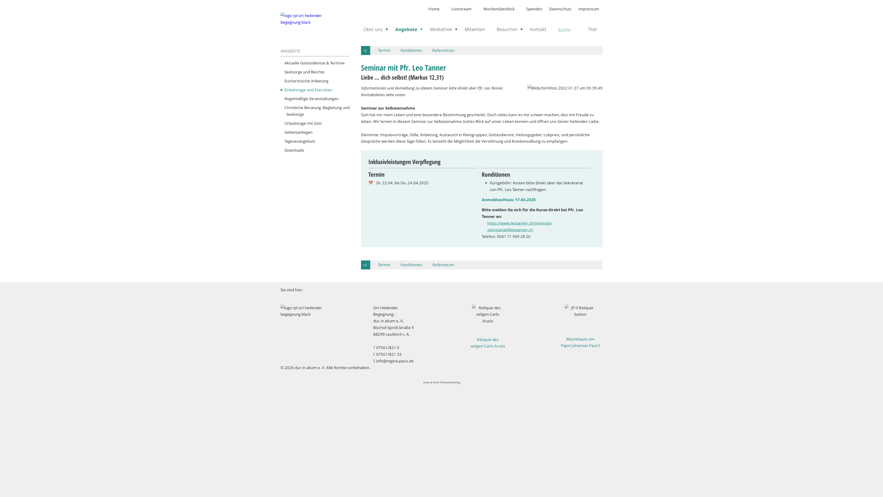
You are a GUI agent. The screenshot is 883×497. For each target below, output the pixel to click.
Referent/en (443, 50)
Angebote (406, 29)
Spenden (534, 9)
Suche (564, 29)
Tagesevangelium (300, 141)
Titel (592, 29)
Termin (384, 50)
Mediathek (441, 29)
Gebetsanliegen (299, 132)
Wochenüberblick (499, 9)
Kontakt (538, 29)
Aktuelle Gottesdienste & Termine (315, 63)
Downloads (295, 150)
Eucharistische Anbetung (307, 81)
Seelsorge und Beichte (305, 72)
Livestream (461, 9)
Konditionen (411, 50)
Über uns (373, 29)
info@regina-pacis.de (395, 361)
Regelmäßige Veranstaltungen (312, 98)
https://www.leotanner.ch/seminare (519, 223)
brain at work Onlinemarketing (441, 382)
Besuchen (507, 29)
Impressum (588, 9)
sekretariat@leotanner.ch (510, 229)
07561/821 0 (387, 347)
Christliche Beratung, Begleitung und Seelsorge (318, 111)
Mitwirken (475, 29)
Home (434, 9)
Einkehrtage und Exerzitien (309, 89)
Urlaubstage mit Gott (304, 123)
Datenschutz (560, 9)
